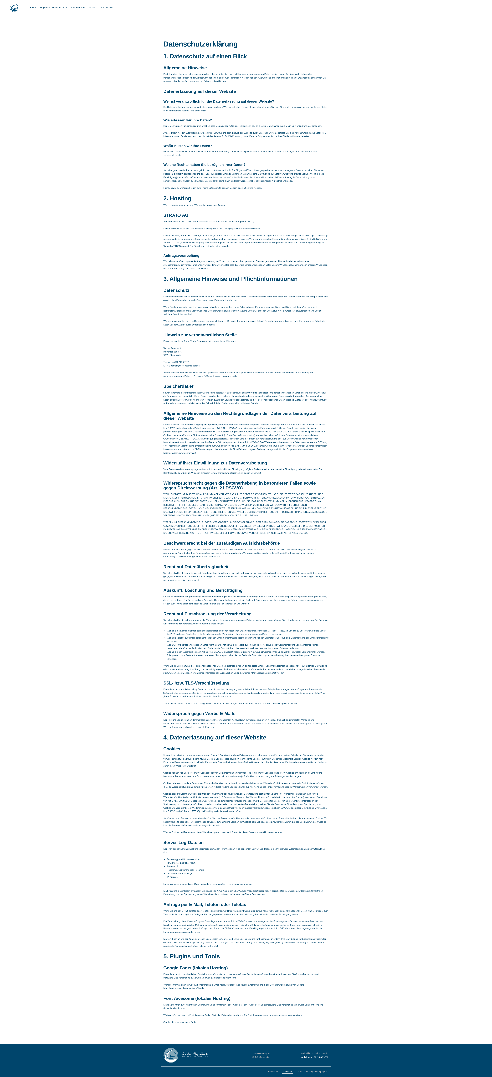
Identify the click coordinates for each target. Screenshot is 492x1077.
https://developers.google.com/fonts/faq (239, 984)
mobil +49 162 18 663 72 (314, 1057)
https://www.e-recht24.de (183, 1022)
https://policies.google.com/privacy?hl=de (183, 988)
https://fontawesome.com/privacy (285, 1015)
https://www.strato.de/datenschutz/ (243, 228)
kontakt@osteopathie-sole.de (314, 1053)
